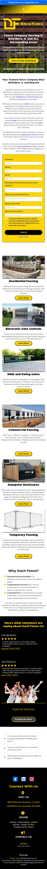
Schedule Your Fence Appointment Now (23, 2)
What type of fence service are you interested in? (21, 184)
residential (19, 97)
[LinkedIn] (23, 779)
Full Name (9, 159)
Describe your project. (14, 211)
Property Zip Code (13, 204)
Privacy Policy (23, 237)
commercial (31, 97)
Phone (8, 167)
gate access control (29, 134)
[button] (23, 9)
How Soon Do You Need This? (17, 194)
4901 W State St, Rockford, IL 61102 (23, 802)
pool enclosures (24, 146)
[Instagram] (32, 779)
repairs (14, 120)
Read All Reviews (23, 709)
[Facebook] (15, 779)
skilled (26, 104)
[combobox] (23, 190)
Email (7, 175)
